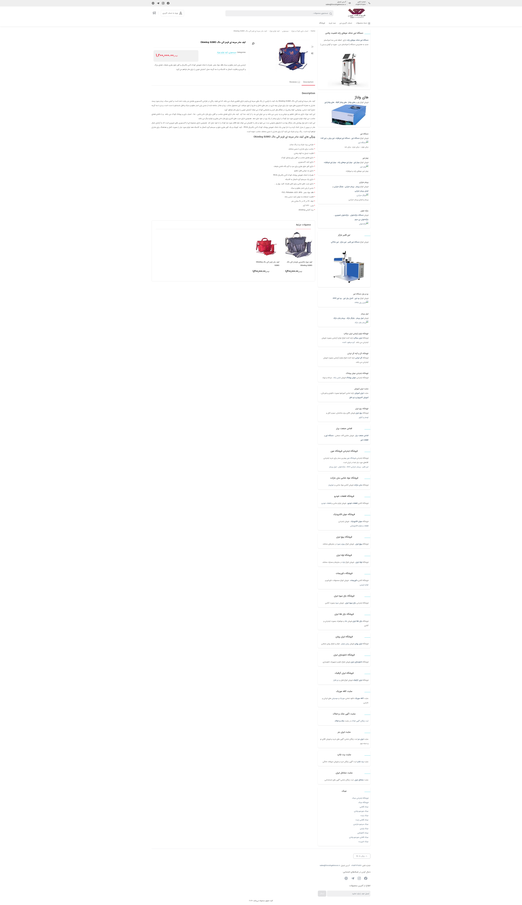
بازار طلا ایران (357, 621)
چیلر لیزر (356, 162)
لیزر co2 (323, 138)
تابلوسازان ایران (356, 662)
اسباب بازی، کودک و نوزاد (299, 31)
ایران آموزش (359, 393)
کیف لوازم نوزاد (274, 31)
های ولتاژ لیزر (329, 102)
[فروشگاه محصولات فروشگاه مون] (356, 13)
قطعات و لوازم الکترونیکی (359, 525)
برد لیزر (357, 298)
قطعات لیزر (364, 440)
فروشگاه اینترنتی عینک (360, 798)
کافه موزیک (359, 698)
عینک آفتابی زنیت (361, 819)
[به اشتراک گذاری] (312, 47)
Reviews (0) (295, 82)
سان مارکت (358, 485)
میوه (337, 603)
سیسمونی (285, 31)
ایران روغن (358, 643)
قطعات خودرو (353, 503)
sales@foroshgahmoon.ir (336, 4)
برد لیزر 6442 (337, 298)
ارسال (322, 893)
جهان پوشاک (351, 377)
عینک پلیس (364, 828)
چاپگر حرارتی (338, 186)
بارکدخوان (341, 466)
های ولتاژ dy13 (341, 102)
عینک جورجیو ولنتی (361, 811)
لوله (343, 562)
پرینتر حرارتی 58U (354, 466)
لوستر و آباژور (363, 417)
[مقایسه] (312, 53)
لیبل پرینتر (359, 318)
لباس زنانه (337, 377)
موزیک (342, 698)
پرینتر (358, 186)
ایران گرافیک (357, 680)
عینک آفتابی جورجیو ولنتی (358, 837)
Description (308, 82)
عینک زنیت (364, 815)
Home (313, 31)
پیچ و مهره (341, 544)
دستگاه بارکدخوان (356, 215)
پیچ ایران (358, 544)
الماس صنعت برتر (361, 435)
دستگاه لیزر (356, 138)
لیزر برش (331, 138)
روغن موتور (345, 643)
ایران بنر (361, 739)
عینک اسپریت (363, 841)
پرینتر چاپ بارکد (339, 318)
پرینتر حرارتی (349, 186)
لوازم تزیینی (364, 584)
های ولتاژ (351, 102)
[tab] (308, 82)
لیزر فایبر (365, 466)
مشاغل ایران (359, 779)
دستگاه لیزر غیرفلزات (342, 138)
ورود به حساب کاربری (170, 13)
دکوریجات (354, 580)
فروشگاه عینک (363, 802)
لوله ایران (358, 562)
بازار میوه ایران (350, 603)
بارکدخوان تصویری (342, 215)
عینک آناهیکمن (363, 832)
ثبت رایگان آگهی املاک (360, 721)
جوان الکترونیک (356, 521)
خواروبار (331, 485)
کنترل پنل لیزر (348, 298)
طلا (346, 621)
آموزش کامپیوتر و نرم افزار (358, 397)
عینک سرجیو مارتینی (360, 824)
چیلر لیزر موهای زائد (345, 162)
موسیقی (335, 698)
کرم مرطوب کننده (348, 342)
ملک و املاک (339, 721)
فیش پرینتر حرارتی (361, 191)
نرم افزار (336, 680)
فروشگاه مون (351, 458)
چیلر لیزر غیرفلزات (330, 162)
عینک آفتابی (364, 806)
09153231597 (360, 4)
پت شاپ (360, 761)
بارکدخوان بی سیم (361, 219)
